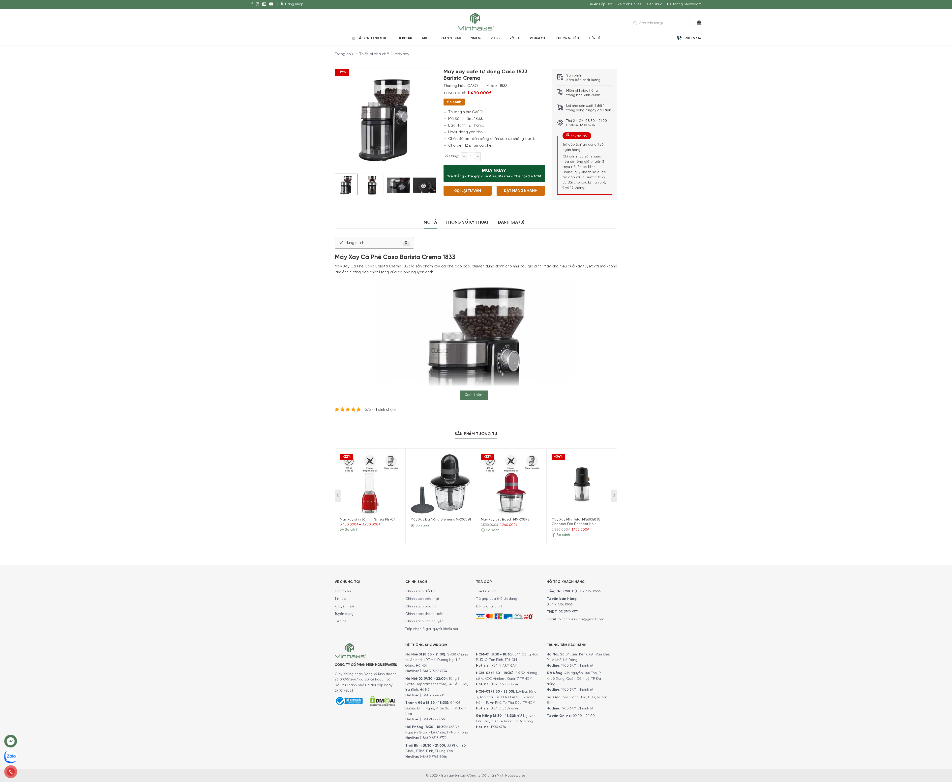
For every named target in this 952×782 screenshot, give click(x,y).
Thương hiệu (567, 38)
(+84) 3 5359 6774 (504, 708)
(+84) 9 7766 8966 (433, 757)
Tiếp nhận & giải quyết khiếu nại (431, 629)
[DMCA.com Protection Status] (382, 700)
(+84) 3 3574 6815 (433, 695)
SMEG (476, 38)
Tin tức (340, 599)
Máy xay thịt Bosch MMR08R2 (505, 519)
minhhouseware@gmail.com (581, 619)
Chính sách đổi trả (420, 591)
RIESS (495, 38)
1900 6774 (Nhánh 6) (576, 666)
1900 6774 (498, 727)
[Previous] (343, 115)
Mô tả (430, 222)
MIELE (426, 38)
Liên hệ (594, 38)
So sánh (454, 102)
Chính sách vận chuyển (424, 621)
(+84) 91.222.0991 (433, 719)
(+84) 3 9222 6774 (504, 684)
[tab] (430, 222)
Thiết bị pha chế (374, 54)
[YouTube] (271, 4)
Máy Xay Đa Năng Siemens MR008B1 (441, 519)
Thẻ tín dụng (486, 591)
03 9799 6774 (569, 612)
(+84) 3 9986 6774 (433, 671)
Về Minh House (630, 4)
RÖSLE (514, 38)
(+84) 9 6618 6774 (433, 738)
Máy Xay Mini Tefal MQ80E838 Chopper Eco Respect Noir (576, 522)
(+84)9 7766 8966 (587, 591)
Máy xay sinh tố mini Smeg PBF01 (367, 519)
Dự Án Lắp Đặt (601, 4)
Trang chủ (344, 54)
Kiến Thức (654, 4)
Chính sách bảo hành (423, 606)
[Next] (428, 115)
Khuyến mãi (344, 606)
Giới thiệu (343, 591)
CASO (472, 86)
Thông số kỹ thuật (467, 222)
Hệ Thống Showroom (684, 4)
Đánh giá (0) (511, 222)
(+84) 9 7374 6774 (503, 666)
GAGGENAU (451, 38)
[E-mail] (264, 4)
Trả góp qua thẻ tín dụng (496, 599)
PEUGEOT (538, 38)
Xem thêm (474, 395)
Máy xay (402, 54)
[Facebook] (252, 4)
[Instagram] (257, 4)
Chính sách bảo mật (422, 599)
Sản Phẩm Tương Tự (476, 434)
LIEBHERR (404, 38)
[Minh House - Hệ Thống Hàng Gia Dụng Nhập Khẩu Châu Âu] (476, 21)
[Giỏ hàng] (696, 23)
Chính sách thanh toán (424, 614)
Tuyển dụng (344, 614)
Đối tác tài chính (489, 606)
